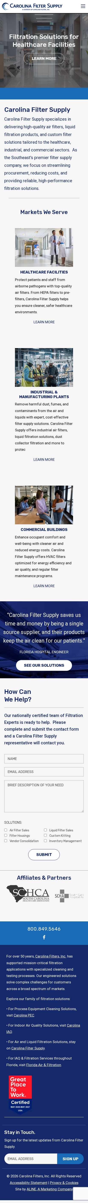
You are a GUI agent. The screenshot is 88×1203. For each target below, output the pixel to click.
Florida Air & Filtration (43, 1065)
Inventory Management (65, 841)
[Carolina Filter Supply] (32, 6)
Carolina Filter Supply (28, 1048)
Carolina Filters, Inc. (50, 956)
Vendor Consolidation (24, 841)
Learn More (44, 58)
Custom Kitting (59, 835)
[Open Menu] (83, 6)
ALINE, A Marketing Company (50, 1189)
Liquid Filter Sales (61, 830)
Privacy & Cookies (64, 1183)
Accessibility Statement (28, 1183)
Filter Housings (19, 835)
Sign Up (70, 1159)
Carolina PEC (24, 1015)
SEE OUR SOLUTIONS (44, 665)
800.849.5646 (44, 929)
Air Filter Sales (19, 830)
